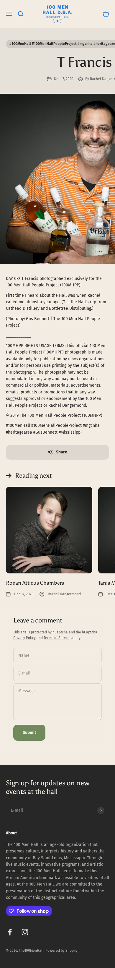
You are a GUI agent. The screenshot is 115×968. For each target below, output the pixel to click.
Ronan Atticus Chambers (35, 583)
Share (61, 452)
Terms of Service (57, 638)
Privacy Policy (24, 638)
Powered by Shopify (61, 950)
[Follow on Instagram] (25, 932)
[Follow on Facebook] (10, 932)
